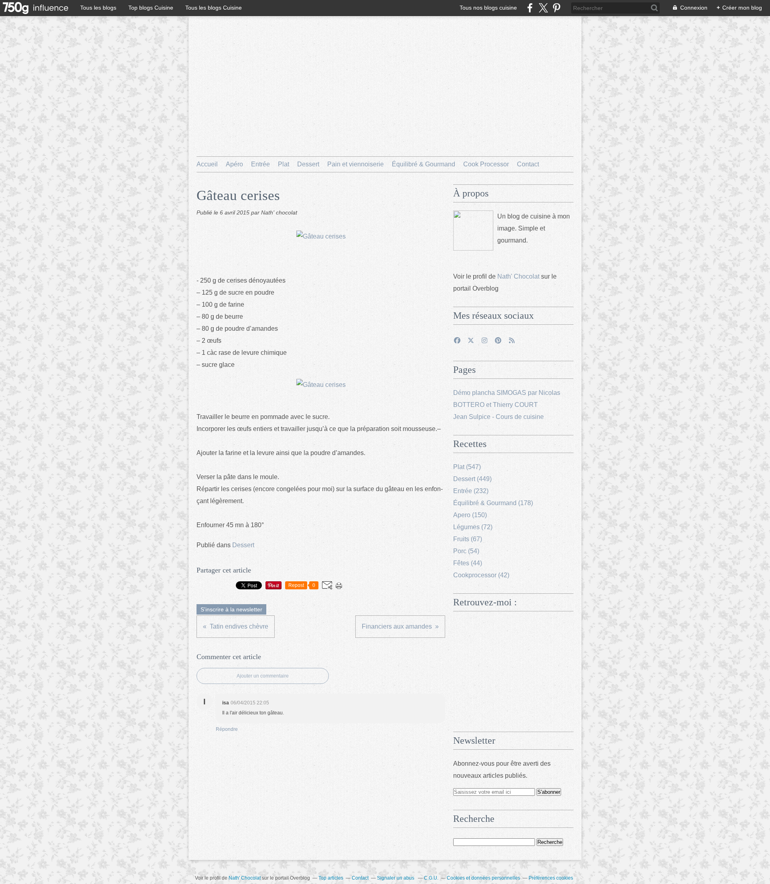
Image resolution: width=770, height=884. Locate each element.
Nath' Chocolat (518, 276)
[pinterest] (556, 7)
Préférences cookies (551, 878)
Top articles (330, 878)
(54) (466, 551)
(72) (472, 527)
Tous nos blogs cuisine (488, 7)
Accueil (207, 164)
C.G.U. (431, 878)
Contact (528, 164)
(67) (467, 539)
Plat (283, 164)
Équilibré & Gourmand (423, 164)
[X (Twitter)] (543, 7)
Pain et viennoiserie (355, 164)
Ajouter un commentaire (263, 676)
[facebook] (530, 7)
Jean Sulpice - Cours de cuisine (498, 416)
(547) (467, 466)
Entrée (260, 164)
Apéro (234, 164)
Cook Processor (486, 164)
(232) (470, 491)
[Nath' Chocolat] (473, 230)
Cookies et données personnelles (483, 878)
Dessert (308, 164)
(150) (470, 515)
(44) (467, 563)
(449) (472, 478)
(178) (493, 503)
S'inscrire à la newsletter (231, 609)
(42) (481, 575)
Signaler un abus (396, 878)
